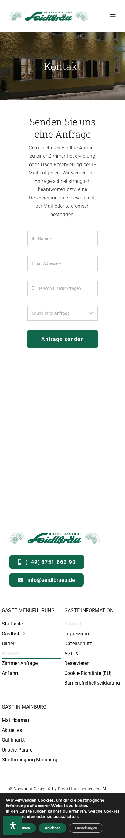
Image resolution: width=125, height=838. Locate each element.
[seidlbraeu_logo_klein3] (48, 13)
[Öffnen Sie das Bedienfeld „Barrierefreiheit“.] (12, 825)
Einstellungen (32, 811)
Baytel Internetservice (79, 788)
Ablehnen (52, 828)
